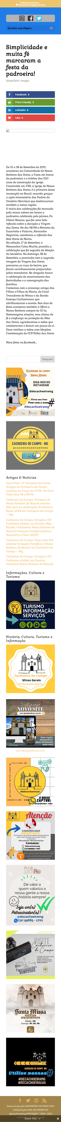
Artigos (25, 80)
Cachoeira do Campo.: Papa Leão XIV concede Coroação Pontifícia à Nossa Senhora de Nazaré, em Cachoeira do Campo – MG (30, 545)
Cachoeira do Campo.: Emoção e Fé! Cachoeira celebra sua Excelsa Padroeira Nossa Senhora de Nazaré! (29, 560)
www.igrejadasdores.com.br (30, 750)
